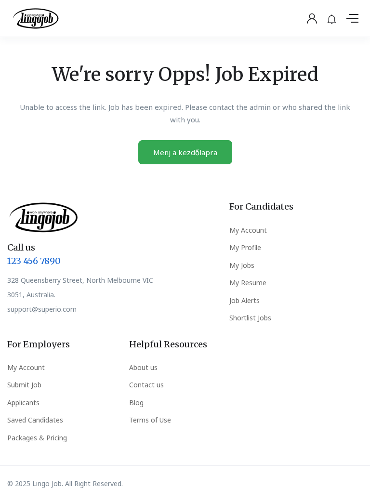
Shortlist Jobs (250, 317)
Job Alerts (244, 300)
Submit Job (24, 384)
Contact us (146, 384)
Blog (136, 402)
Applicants (23, 402)
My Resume (247, 282)
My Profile (245, 247)
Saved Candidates (35, 419)
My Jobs (241, 265)
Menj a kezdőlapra (185, 152)
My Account (248, 230)
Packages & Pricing (37, 437)
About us (143, 367)
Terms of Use (150, 419)
